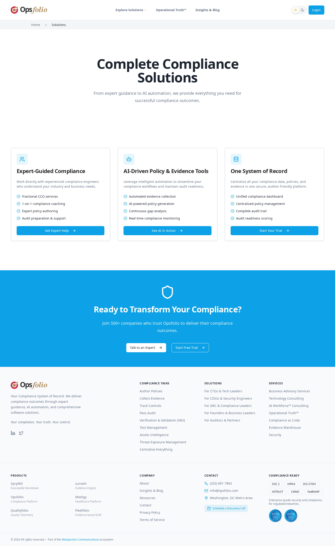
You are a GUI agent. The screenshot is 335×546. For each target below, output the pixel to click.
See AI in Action (164, 230)
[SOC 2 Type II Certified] (290, 515)
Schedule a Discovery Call (229, 508)
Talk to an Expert (142, 347)
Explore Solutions (129, 10)
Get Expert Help (57, 230)
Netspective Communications (80, 539)
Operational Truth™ (171, 10)
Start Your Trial (271, 230)
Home (35, 25)
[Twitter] (21, 433)
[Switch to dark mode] (299, 10)
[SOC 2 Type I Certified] (275, 515)
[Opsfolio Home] (29, 10)
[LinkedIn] (13, 433)
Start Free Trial (186, 347)
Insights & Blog (208, 10)
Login (316, 10)
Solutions (59, 25)
